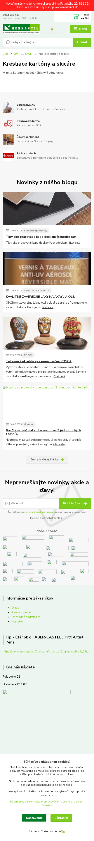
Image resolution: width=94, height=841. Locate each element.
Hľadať (82, 42)
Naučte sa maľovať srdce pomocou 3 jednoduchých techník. (43, 432)
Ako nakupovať (21, 612)
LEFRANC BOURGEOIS (37, 290)
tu (63, 831)
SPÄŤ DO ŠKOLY (23, 54)
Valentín (28, 424)
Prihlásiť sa (72, 503)
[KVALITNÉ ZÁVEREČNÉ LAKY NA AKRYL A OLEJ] (47, 268)
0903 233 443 (11, 15)
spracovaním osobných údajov (38, 512)
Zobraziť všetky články (44, 459)
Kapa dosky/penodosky (35, 230)
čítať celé (74, 243)
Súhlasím (61, 818)
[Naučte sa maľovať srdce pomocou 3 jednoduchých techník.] (47, 402)
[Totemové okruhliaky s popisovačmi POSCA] (47, 333)
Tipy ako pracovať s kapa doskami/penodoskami (41, 237)
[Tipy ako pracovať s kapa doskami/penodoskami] (47, 208)
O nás (15, 608)
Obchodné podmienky (26, 617)
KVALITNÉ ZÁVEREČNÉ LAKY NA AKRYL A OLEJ (40, 297)
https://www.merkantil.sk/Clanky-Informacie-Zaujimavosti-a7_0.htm (46, 652)
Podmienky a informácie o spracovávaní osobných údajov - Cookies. (47, 803)
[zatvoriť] (88, 4)
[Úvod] (21, 29)
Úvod (5, 54)
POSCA (28, 355)
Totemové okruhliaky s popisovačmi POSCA (38, 361)
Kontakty (17, 622)
